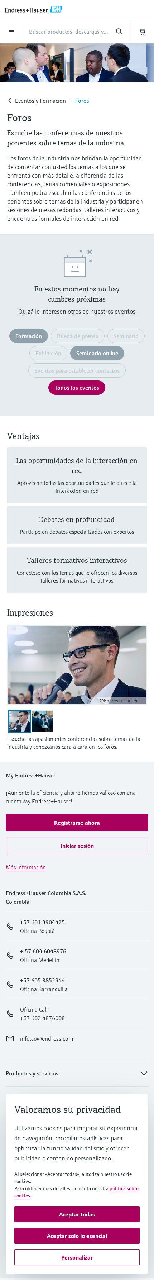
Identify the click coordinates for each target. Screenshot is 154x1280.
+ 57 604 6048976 (43, 951)
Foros (82, 100)
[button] (77, 822)
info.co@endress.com (46, 1038)
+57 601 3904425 (42, 922)
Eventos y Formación (40, 100)
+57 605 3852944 (42, 980)
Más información (26, 867)
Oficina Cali (34, 1009)
